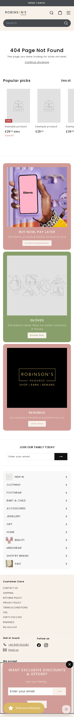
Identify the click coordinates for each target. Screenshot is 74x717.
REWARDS (8, 622)
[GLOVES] (37, 285)
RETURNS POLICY (12, 597)
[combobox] (37, 23)
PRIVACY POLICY (12, 602)
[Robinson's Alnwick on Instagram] (46, 645)
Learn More (37, 423)
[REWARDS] (37, 378)
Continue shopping (37, 62)
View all (66, 80)
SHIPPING (8, 593)
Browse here (37, 335)
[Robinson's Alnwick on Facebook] (39, 645)
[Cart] (60, 13)
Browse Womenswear (37, 243)
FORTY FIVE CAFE (12, 617)
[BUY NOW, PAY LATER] (37, 197)
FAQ (5, 612)
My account (10, 627)
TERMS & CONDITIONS (15, 607)
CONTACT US (10, 587)
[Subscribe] (59, 691)
